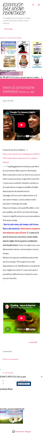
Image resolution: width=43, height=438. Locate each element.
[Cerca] (33, 4)
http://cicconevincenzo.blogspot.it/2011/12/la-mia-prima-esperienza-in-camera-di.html (21, 158)
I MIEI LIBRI (23, 381)
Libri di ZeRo (9, 373)
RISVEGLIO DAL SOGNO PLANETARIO (14, 9)
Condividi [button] (33, 342)
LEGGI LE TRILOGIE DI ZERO (11, 38)
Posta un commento (10, 359)
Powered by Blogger (23, 431)
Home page (8, 29)
